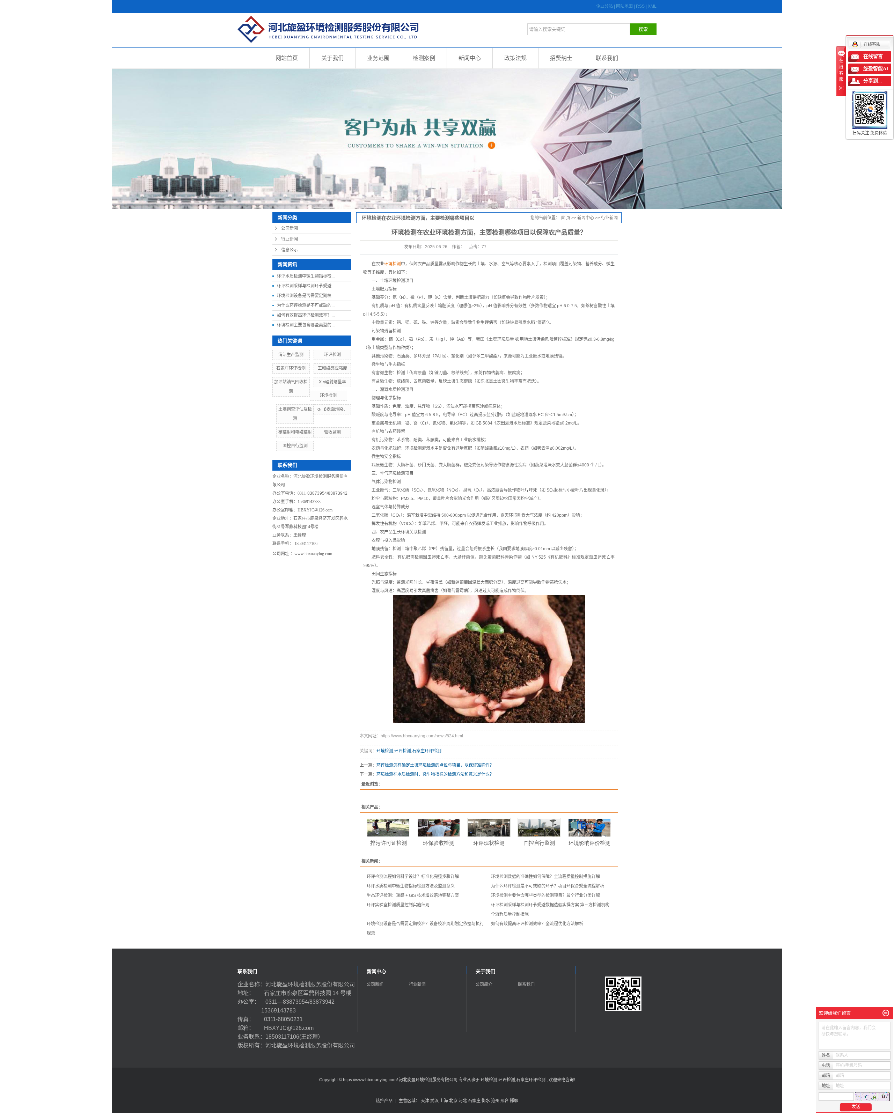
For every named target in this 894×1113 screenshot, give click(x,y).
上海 (444, 1100)
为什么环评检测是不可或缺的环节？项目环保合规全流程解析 (547, 886)
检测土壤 (401, 548)
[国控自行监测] (539, 827)
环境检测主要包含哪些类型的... (306, 325)
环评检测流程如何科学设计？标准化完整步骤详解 (413, 876)
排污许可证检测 (388, 843)
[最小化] (885, 1013)
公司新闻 (289, 228)
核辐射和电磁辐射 (295, 432)
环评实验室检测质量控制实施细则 (398, 904)
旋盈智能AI (875, 68)
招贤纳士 (561, 58)
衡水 (486, 1100)
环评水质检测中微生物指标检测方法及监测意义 (411, 886)
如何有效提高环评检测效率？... (306, 315)
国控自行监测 (295, 445)
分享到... (872, 80)
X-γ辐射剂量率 (332, 381)
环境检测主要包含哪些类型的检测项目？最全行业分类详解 (545, 895)
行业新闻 (289, 239)
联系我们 (607, 58)
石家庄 (474, 1100)
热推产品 (384, 1100)
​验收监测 (332, 432)
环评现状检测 (489, 843)
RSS (640, 6)
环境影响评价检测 (589, 843)
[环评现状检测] (489, 827)
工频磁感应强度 (332, 368)
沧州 (495, 1100)
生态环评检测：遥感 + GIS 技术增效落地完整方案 (413, 895)
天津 (425, 1100)
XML (652, 6)
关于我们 (332, 58)
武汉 (434, 1100)
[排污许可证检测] (388, 827)
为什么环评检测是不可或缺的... (306, 305)
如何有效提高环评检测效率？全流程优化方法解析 (537, 923)
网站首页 (287, 58)
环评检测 (332, 354)
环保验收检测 (438, 843)
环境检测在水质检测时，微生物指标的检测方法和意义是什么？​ (435, 774)
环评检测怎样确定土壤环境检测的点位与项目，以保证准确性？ (435, 765)
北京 (453, 1100)
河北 (463, 1100)
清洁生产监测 (290, 354)
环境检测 (328, 395)
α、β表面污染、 (332, 409)
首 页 (565, 217)
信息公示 (289, 250)
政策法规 (515, 58)
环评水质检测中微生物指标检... (306, 276)
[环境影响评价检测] (589, 827)
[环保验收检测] (438, 827)
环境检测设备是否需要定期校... (306, 295)
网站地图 (625, 6)
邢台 (504, 1100)
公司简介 (484, 984)
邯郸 (514, 1100)
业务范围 (378, 58)
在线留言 (873, 56)
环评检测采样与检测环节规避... (306, 285)
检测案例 (424, 58)
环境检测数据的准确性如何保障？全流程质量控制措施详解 (545, 876)
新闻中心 (470, 58)
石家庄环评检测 (291, 368)
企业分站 (604, 6)
